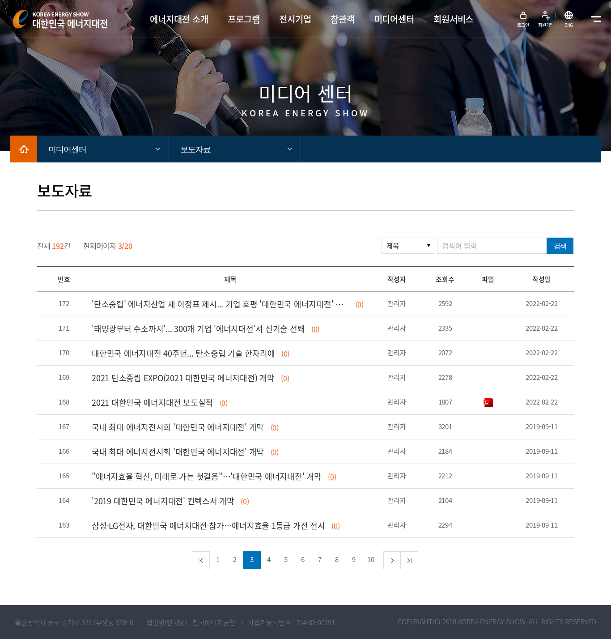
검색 (560, 246)
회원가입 (546, 24)
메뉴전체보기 (594, 19)
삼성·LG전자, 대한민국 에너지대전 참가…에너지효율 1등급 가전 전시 (208, 525)
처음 (201, 560)
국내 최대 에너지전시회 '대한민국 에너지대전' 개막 (178, 427)
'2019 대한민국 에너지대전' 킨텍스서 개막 (163, 501)
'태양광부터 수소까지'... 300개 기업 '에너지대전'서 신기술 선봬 (198, 329)
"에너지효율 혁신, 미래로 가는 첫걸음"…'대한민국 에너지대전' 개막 (207, 476)
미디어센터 (67, 149)
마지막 (409, 560)
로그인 (523, 24)
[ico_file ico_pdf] (488, 401)
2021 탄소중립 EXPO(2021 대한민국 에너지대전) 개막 (183, 378)
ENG (568, 24)
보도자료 (195, 149)
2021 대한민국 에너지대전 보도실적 (152, 402)
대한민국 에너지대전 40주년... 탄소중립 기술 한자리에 (183, 353)
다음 (392, 560)
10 (370, 559)
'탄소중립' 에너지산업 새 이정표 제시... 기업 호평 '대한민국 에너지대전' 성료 (220, 304)
